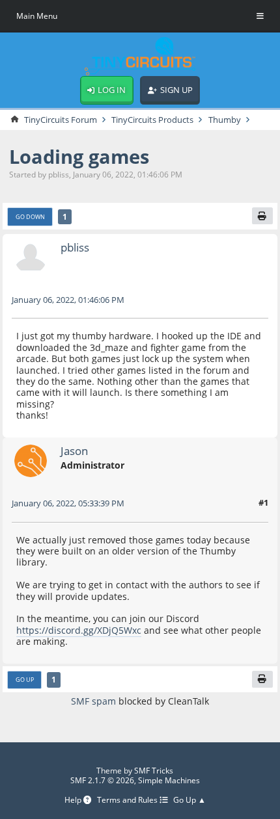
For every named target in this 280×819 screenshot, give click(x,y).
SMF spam (93, 701)
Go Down (30, 217)
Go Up (25, 679)
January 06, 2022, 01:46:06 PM (68, 300)
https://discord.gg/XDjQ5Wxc (78, 630)
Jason (74, 450)
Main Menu (36, 15)
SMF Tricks (153, 770)
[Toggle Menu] (260, 16)
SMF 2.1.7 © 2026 (102, 780)
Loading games (79, 156)
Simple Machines (169, 780)
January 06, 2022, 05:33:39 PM (68, 503)
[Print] (262, 215)
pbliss (75, 247)
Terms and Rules (128, 800)
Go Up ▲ (189, 800)
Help (73, 800)
